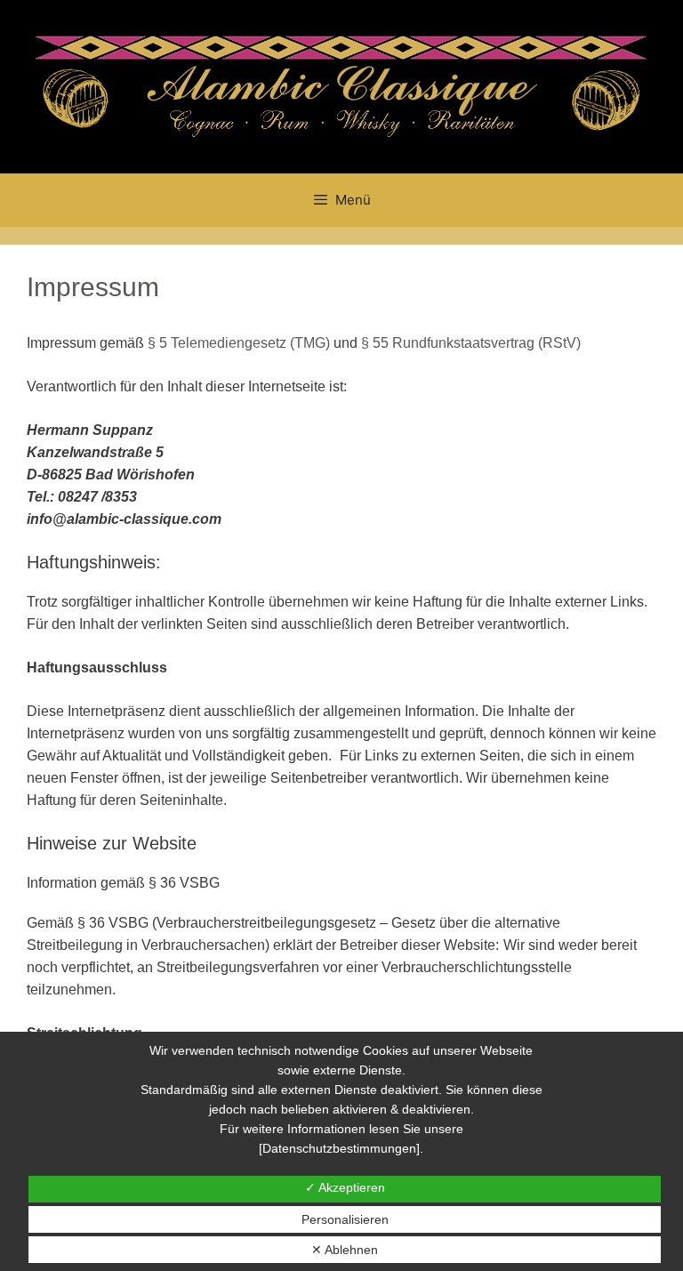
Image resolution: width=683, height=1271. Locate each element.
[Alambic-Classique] (341, 85)
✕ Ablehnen (344, 1250)
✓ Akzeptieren (345, 1187)
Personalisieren (345, 1219)
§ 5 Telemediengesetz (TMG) (239, 342)
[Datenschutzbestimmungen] (339, 1148)
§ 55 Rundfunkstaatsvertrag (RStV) (471, 342)
